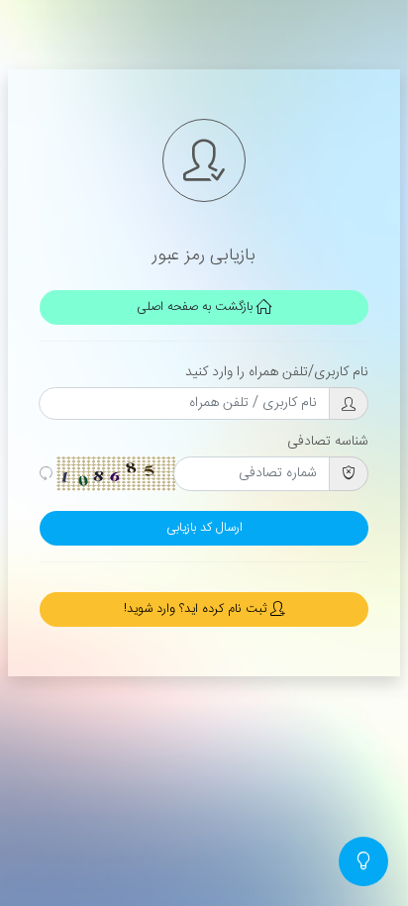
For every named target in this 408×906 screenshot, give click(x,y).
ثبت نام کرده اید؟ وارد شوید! (197, 609)
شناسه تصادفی (327, 441)
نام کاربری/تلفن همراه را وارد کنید (276, 372)
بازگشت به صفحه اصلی (196, 307)
